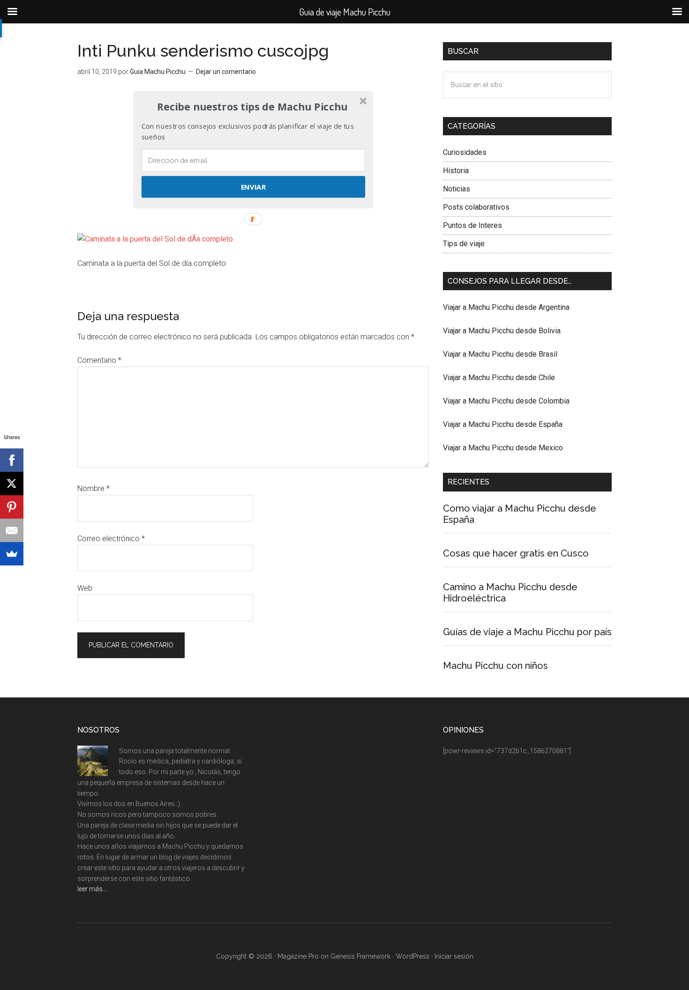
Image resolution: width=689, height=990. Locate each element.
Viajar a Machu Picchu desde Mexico (503, 447)
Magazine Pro (298, 956)
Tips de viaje (464, 243)
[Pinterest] (11, 507)
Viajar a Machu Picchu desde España (502, 424)
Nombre (93, 488)
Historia (456, 170)
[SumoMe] (11, 553)
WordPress (412, 956)
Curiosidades (465, 152)
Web (84, 588)
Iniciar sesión (453, 956)
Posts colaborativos (476, 207)
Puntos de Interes (472, 225)
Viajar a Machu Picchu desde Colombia (506, 400)
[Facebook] (11, 460)
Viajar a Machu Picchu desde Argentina (506, 307)
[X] (11, 483)
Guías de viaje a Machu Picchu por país (527, 632)
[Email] (11, 530)
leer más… (92, 889)
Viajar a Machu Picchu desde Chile (499, 377)
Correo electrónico (111, 538)
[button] (252, 106)
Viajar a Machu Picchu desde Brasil (500, 354)
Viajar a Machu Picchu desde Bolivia (502, 330)
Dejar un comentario (226, 71)
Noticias (456, 188)
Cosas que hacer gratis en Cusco (516, 553)
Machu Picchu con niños (495, 665)
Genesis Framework (360, 956)
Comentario (99, 360)
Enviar (253, 186)
